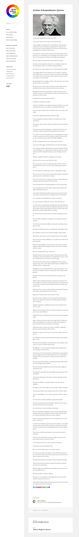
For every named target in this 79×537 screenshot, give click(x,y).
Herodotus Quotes (10, 78)
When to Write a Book (10, 50)
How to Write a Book (10, 48)
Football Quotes (9, 71)
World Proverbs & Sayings (11, 39)
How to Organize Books (11, 61)
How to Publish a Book (10, 53)
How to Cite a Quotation (11, 58)
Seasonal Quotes (9, 37)
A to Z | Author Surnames (11, 32)
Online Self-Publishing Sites (12, 55)
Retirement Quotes (10, 73)
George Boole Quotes (10, 75)
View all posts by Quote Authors (54, 502)
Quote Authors (46, 510)
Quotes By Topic (9, 34)
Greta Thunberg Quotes (11, 69)
